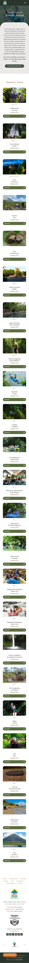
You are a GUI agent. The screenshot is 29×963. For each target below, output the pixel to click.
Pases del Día (19, 881)
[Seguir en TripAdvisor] (19, 934)
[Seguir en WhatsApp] (21, 934)
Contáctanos (10, 955)
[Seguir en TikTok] (7, 934)
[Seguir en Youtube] (16, 934)
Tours (12, 881)
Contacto (20, 883)
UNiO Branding (19, 959)
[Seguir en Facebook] (13, 934)
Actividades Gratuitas (14, 66)
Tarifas (4, 878)
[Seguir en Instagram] (10, 934)
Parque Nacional (11, 883)
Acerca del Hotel (13, 878)
